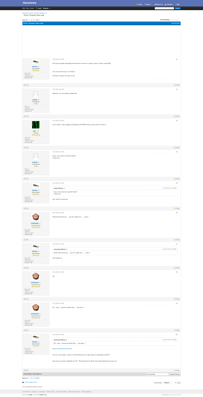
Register (45, 8)
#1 (177, 59)
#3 (177, 120)
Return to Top (50, 391)
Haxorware (42, 391)
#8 (177, 272)
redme (34, 100)
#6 (177, 212)
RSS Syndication (86, 391)
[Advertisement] (101, 41)
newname (35, 223)
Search (148, 4)
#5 (177, 183)
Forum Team (26, 391)
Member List (159, 4)
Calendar (170, 4)
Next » (37, 20)
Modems (42, 13)
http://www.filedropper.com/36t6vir (64, 71)
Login (40, 8)
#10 (177, 334)
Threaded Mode (175, 23)
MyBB (30, 394)
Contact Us (34, 391)
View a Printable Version (31, 382)
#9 (177, 303)
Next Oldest (28, 374)
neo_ (35, 131)
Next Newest (37, 374)
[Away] (40, 223)
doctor (34, 66)
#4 (177, 151)
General (36, 13)
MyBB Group (43, 394)
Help (178, 4)
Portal (140, 4)
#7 (177, 244)
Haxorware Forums (27, 13)
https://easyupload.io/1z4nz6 (62, 348)
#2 (177, 89)
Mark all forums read (74, 391)
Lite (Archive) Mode (61, 391)
